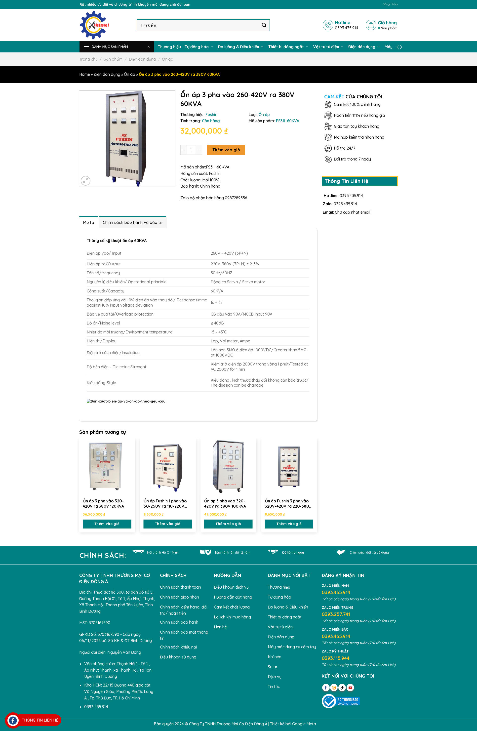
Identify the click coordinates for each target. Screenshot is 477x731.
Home (84, 74)
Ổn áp (167, 59)
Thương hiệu (169, 46)
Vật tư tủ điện (326, 46)
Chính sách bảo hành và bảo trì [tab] (132, 222)
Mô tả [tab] (88, 222)
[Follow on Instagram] (334, 687)
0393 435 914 (96, 706)
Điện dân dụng (362, 46)
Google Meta (304, 723)
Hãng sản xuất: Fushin (200, 173)
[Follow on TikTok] (342, 687)
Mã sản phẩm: (193, 166)
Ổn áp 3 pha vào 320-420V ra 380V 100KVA (225, 503)
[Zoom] (85, 181)
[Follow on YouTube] (350, 687)
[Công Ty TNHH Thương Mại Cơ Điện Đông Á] (104, 25)
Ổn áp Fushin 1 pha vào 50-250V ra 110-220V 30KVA (165, 503)
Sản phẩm (113, 59)
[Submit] (264, 25)
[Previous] (79, 486)
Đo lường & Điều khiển (239, 46)
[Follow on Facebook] (326, 687)
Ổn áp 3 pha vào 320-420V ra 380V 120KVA (103, 503)
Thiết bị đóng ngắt (286, 46)
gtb (320, 723)
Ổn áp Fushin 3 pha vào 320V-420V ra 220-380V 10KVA (288, 503)
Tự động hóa (197, 46)
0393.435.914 (351, 195)
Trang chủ (88, 59)
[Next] (316, 486)
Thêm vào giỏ (226, 149)
